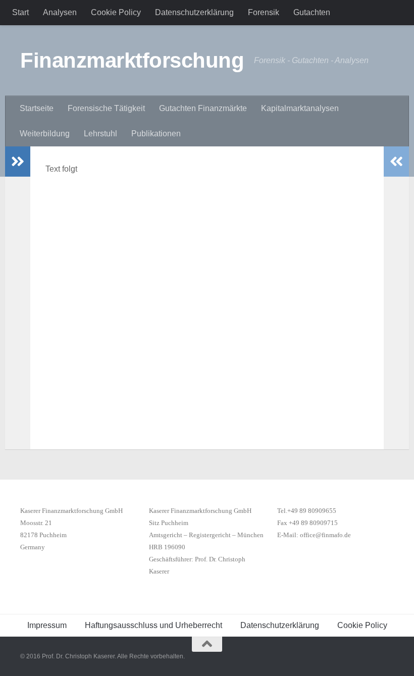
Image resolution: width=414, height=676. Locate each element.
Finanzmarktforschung (132, 60)
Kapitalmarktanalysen (300, 108)
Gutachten (311, 12)
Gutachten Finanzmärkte (203, 108)
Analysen (60, 12)
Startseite (37, 108)
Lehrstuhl (100, 133)
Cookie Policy (116, 12)
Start (20, 12)
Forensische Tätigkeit (106, 108)
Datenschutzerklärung (194, 12)
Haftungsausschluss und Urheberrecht (153, 625)
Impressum (47, 625)
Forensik (263, 12)
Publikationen (156, 133)
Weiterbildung (45, 133)
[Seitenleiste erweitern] (17, 161)
